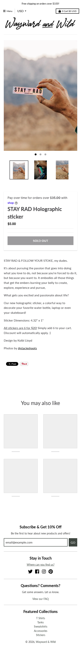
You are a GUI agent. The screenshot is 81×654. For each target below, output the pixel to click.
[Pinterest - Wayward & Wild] (50, 571)
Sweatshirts (40, 626)
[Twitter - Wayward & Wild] (30, 571)
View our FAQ (40, 598)
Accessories (40, 630)
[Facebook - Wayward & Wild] (37, 571)
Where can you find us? (40, 564)
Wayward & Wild (46, 641)
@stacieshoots (27, 348)
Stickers (40, 635)
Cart (69, 11)
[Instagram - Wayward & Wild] (44, 571)
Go (73, 542)
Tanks (40, 622)
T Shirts (40, 618)
